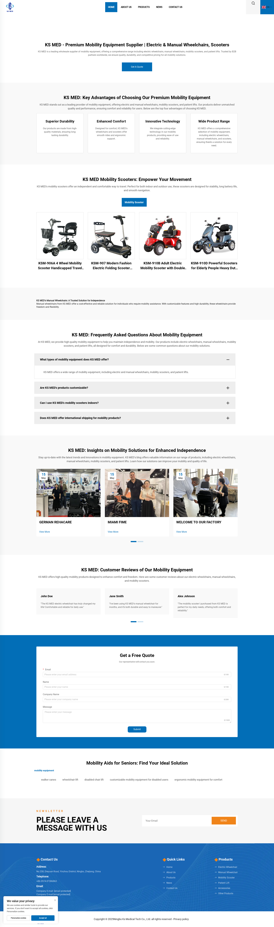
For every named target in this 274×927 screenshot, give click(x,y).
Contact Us (175, 7)
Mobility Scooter (226, 877)
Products (144, 7)
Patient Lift (223, 883)
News (159, 7)
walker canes (48, 779)
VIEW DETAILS (60, 235)
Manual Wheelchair (228, 872)
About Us (126, 7)
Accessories (224, 888)
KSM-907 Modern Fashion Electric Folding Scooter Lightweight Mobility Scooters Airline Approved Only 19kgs (111, 265)
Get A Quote (137, 66)
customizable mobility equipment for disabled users (139, 779)
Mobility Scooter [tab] (134, 202)
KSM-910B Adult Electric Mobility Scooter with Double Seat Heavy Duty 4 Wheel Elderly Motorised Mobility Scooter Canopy (162, 265)
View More (44, 531)
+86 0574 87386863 (46, 881)
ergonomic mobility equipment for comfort (198, 779)
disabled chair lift (94, 779)
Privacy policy (181, 919)
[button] (133, 541)
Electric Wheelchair (227, 867)
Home (111, 7)
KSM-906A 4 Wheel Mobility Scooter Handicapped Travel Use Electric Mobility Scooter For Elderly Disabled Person (60, 265)
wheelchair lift (70, 779)
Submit (137, 729)
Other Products (225, 893)
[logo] (10, 7)
